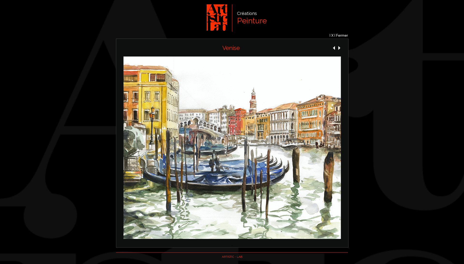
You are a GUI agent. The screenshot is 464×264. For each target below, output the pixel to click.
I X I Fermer (339, 35)
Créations (247, 13)
